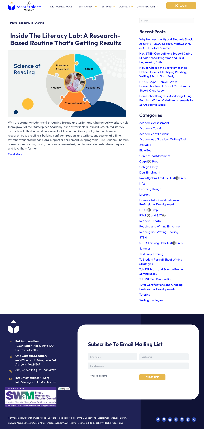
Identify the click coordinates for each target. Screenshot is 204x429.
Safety (123, 417)
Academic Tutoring (151, 128)
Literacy (144, 194)
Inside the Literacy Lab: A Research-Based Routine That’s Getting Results (65, 39)
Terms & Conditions (85, 417)
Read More (15, 154)
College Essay (148, 167)
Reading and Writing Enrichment (160, 226)
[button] (158, 419)
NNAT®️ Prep (148, 210)
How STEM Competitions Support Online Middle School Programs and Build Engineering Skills (165, 58)
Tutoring (144, 294)
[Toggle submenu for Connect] (132, 6)
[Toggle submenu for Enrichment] (96, 6)
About (26, 417)
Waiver (114, 417)
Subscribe (152, 377)
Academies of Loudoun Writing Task (163, 139)
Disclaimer (104, 417)
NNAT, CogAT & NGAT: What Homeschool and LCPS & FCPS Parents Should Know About (164, 86)
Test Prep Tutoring (151, 254)
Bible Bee (145, 150)
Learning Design (150, 189)
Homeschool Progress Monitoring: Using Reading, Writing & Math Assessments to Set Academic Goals (166, 100)
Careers (51, 417)
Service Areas (38, 417)
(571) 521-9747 (46, 370)
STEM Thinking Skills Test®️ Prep (161, 243)
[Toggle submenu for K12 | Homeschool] (74, 6)
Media (70, 417)
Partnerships (15, 417)
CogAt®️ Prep (148, 161)
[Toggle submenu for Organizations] (157, 6)
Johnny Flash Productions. (110, 422)
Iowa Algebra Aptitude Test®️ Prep (162, 178)
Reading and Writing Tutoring (158, 232)
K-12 (142, 183)
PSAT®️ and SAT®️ (152, 215)
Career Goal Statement (154, 156)
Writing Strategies (151, 300)
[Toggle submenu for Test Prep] (114, 6)
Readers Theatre (150, 221)
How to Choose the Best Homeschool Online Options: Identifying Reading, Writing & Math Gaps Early (163, 72)
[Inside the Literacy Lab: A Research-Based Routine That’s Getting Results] (67, 83)
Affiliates (145, 145)
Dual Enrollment (149, 172)
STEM (143, 237)
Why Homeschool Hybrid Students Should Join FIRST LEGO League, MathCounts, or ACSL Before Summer (166, 43)
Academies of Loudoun (154, 134)
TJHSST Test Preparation (155, 279)
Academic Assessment (154, 123)
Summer (144, 248)
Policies (62, 417)
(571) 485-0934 (25, 370)
